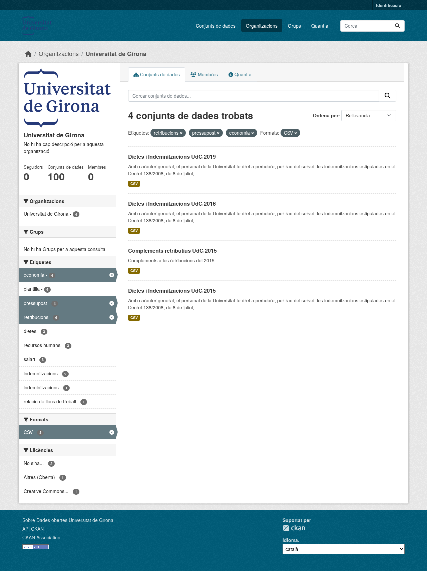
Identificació (388, 5)
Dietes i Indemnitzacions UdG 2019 (172, 156)
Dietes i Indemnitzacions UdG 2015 (172, 290)
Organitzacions (262, 25)
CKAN (294, 527)
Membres (207, 74)
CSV (134, 183)
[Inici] (28, 53)
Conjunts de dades (216, 25)
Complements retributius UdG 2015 (172, 250)
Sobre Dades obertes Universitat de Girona (67, 520)
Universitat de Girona (116, 53)
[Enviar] (397, 26)
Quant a (319, 25)
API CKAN (33, 528)
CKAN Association (41, 537)
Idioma (290, 540)
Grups (294, 25)
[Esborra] (181, 133)
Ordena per (325, 115)
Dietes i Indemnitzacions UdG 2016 (172, 203)
